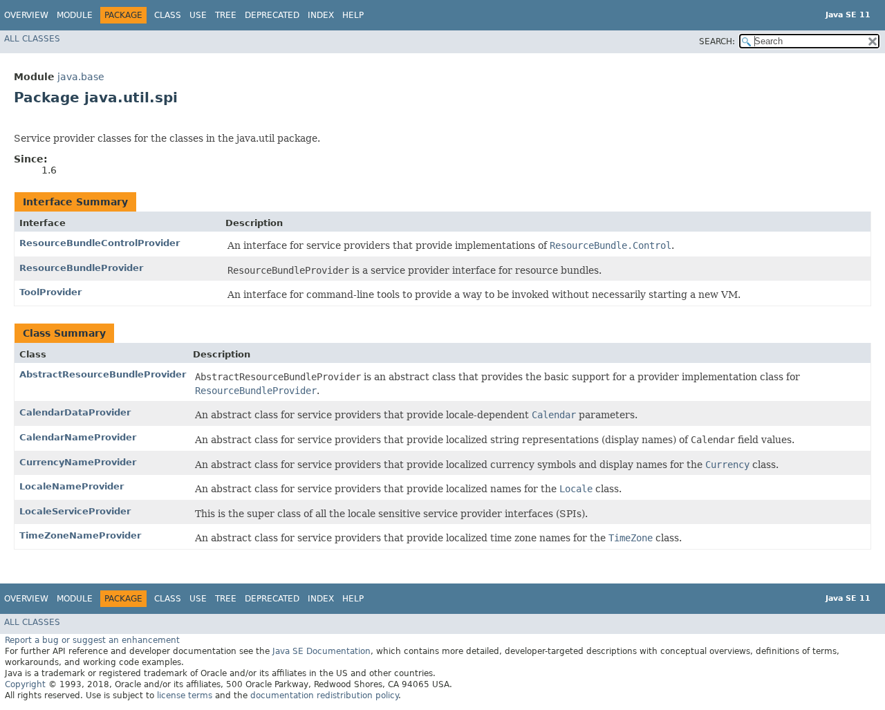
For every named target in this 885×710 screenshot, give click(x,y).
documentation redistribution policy (324, 695)
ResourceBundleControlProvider (99, 243)
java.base (80, 76)
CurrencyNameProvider (77, 462)
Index (321, 15)
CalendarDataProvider (75, 412)
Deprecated (272, 15)
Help (353, 15)
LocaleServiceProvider (75, 511)
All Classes (32, 39)
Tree (225, 15)
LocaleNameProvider (71, 486)
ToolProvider (50, 292)
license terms (184, 695)
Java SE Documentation (321, 651)
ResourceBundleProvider (81, 268)
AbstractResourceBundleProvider (102, 374)
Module (75, 15)
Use (198, 15)
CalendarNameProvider (77, 437)
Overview (26, 15)
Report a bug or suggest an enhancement (92, 640)
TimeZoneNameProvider (80, 535)
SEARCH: (717, 41)
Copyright (25, 684)
